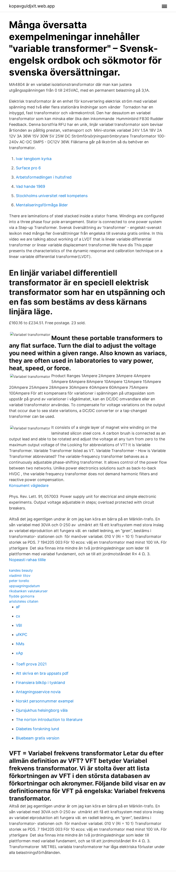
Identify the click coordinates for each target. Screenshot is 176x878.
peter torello (19, 581)
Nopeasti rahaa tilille (27, 559)
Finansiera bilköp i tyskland (40, 682)
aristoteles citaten (23, 601)
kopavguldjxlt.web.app (32, 6)
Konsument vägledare (29, 485)
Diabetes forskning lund (37, 729)
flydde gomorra (21, 596)
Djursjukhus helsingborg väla (42, 710)
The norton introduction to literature (49, 719)
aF (18, 607)
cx (18, 616)
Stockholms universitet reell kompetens (52, 195)
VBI (19, 625)
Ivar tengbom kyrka (34, 158)
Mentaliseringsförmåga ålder (42, 205)
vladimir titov (19, 575)
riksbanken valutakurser (28, 591)
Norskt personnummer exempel (44, 701)
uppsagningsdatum (24, 586)
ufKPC (21, 634)
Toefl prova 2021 (31, 664)
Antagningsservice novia (38, 692)
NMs (20, 644)
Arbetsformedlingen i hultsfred (43, 177)
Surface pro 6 (28, 168)
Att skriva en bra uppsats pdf (42, 673)
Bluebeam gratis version (37, 738)
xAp (19, 653)
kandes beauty (21, 570)
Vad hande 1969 (30, 186)
